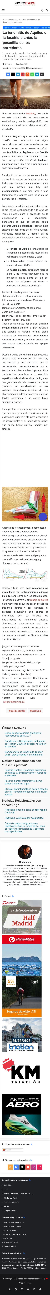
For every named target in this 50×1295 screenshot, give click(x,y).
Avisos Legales (9, 1231)
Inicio (6, 19)
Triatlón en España (11, 1202)
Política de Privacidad (13, 1223)
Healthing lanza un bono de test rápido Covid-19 (26, 811)
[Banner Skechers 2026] (21, 1134)
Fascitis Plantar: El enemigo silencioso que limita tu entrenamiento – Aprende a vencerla (25, 773)
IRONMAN (8, 1185)
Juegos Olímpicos (11, 1211)
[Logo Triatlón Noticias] (25, 4)
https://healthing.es (13, 701)
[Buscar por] (47, 10)
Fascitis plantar (17, 711)
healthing (36, 711)
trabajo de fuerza (38, 600)
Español (8, 1150)
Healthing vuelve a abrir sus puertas (24, 818)
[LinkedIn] (18, 74)
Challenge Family (11, 1198)
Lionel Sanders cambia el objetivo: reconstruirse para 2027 (23, 734)
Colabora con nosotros (14, 1235)
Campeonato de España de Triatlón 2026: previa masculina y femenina (24, 753)
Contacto (7, 1239)
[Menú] (3, 10)
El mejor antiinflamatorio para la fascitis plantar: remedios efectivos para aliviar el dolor (26, 792)
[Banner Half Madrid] (22, 934)
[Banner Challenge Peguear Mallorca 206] (22, 975)
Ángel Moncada (25, 1283)
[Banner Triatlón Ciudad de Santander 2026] (22, 1051)
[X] (13, 74)
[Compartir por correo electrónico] (42, 74)
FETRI (6, 1206)
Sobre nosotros (10, 1243)
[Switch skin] (42, 10)
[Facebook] (8, 74)
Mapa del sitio (9, 1247)
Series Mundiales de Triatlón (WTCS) (18, 1194)
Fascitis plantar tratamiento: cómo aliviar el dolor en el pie (23, 782)
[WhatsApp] (32, 74)
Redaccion (8, 64)
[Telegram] (37, 74)
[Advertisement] (25, 460)
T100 (6, 1189)
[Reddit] (27, 74)
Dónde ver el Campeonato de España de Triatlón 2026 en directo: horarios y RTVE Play (26, 744)
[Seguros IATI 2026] (22, 1016)
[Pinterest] (22, 74)
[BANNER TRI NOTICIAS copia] (22, 1093)
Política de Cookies (11, 1227)
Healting (30, 113)
